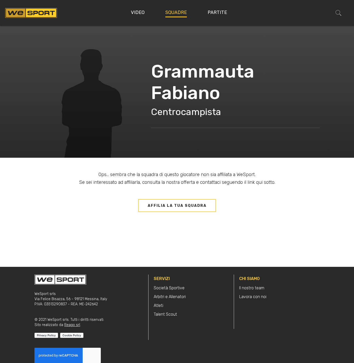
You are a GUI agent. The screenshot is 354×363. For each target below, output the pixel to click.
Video (138, 12)
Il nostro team (251, 287)
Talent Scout (165, 314)
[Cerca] (338, 13)
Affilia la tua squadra (177, 205)
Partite (217, 12)
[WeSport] (31, 13)
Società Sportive (169, 287)
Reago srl (72, 325)
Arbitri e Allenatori (170, 296)
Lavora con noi (252, 296)
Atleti (158, 305)
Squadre (176, 12)
